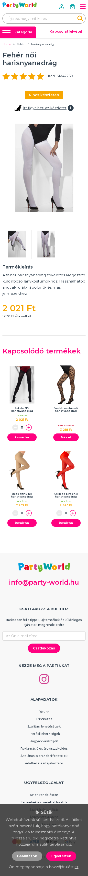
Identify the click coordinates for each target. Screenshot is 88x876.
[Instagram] (44, 679)
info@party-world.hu (44, 582)
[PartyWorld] (19, 5)
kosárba (22, 437)
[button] (62, 7)
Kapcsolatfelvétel (66, 31)
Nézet (66, 437)
